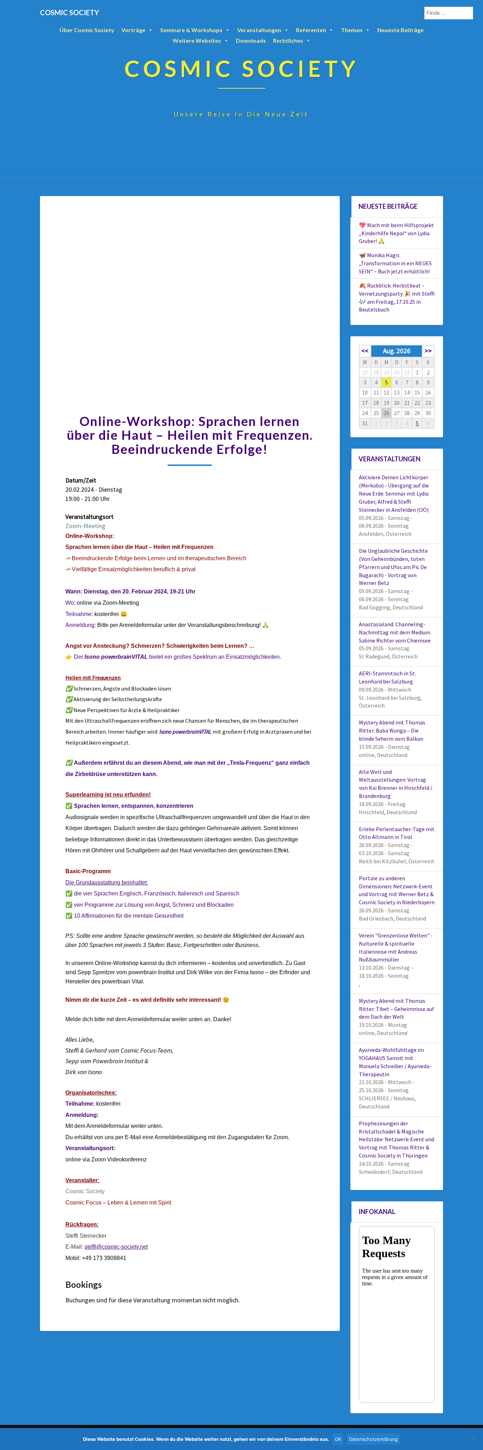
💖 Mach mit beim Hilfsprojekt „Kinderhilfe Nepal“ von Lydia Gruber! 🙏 (396, 233)
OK (338, 1439)
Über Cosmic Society (86, 29)
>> (428, 351)
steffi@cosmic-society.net (116, 1247)
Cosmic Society (85, 1191)
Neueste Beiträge (400, 29)
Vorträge (133, 29)
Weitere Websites (197, 40)
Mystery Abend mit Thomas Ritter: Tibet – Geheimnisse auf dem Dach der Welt (396, 1008)
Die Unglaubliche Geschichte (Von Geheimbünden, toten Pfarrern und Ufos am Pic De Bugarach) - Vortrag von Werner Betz (393, 566)
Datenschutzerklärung (373, 1439)
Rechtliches (288, 40)
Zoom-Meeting (85, 526)
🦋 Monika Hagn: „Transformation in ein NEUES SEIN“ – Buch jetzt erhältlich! (395, 263)
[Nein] (474, 1439)
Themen (351, 29)
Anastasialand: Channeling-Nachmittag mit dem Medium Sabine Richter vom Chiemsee (395, 632)
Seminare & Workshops (191, 29)
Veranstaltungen (259, 29)
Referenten (311, 29)
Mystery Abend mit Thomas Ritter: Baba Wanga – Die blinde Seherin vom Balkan (392, 730)
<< (364, 351)
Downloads (251, 40)
